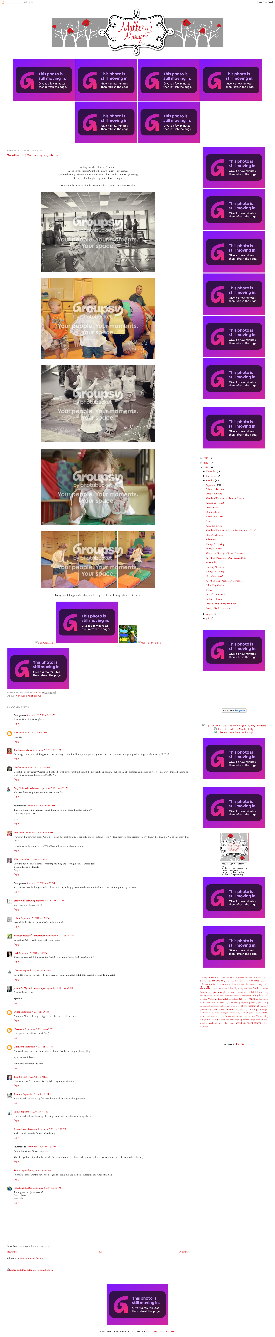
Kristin (17, 918)
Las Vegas (209, 998)
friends (208, 992)
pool (222, 1009)
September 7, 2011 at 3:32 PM (54, 788)
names (265, 999)
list (232, 999)
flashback (257, 988)
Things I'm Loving (215, 544)
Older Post (184, 1251)
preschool (241, 1009)
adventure (213, 977)
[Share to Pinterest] (54, 692)
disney (259, 984)
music (252, 999)
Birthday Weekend (215, 567)
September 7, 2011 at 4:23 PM (40, 883)
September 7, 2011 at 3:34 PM (40, 805)
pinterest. (203, 1009)
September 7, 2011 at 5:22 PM (37, 970)
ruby (217, 1012)
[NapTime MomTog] (149, 642)
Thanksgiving (262, 1016)
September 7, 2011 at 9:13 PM (35, 1111)
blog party (225, 981)
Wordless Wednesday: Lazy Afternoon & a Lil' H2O (231, 530)
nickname (220, 1002)
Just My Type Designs (161, 1332)
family (233, 988)
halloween (259, 992)
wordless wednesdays (29, 696)
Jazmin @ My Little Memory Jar (29, 988)
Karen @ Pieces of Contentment (29, 935)
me (240, 999)
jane (16, 732)
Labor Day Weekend (216, 585)
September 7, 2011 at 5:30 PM (35, 1011)
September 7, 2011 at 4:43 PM (60, 935)
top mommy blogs (247, 1019)
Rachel (17, 1111)
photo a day (235, 1006)
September (211, 485)
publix (248, 1009)
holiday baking (213, 995)
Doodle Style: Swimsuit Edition (221, 603)
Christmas (254, 980)
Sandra (17, 1170)
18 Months (211, 562)
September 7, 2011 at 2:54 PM (36, 767)
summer (240, 1016)
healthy (203, 995)
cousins (212, 984)
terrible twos (250, 1016)
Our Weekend (213, 512)
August (210, 614)
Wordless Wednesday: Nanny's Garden (225, 498)
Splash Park (211, 539)
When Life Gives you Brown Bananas (224, 553)
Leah (16, 953)
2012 (206, 462)
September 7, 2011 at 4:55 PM (33, 953)
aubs (232, 977)
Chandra (18, 970)
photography (262, 1006)
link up (228, 999)
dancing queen (238, 984)
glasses (226, 992)
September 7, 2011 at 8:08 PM (33, 1076)
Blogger (240, 1043)
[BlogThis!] (46, 692)
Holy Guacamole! (214, 576)
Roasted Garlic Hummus (218, 608)
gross (240, 992)
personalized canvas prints (210, 1006)
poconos (216, 1009)
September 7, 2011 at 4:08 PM (38, 832)
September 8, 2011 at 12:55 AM (36, 1170)
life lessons (220, 998)
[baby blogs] (234, 725)
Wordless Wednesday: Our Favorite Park (226, 557)
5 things (204, 977)
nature (202, 1002)
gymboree (246, 992)
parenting (253, 1002)
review (211, 1013)
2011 (206, 467)
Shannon (18, 1094)
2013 (206, 458)
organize (244, 1002)
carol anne (19, 832)
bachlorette (239, 977)
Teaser (209, 590)
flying (202, 992)
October (210, 480)
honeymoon (246, 995)
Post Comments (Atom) (31, 1258)
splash (207, 1016)
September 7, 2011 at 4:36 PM (50, 900)
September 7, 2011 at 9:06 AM (40, 715)
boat (240, 980)
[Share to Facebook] (51, 692)
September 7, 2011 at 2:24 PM (47, 750)
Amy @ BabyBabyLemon (26, 788)
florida (265, 988)
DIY (266, 984)
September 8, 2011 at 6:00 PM (47, 1188)
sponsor (214, 1016)
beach (203, 980)
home (222, 995)
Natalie (17, 767)
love (236, 999)
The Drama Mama (23, 750)
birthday (216, 980)
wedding (203, 1023)
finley (240, 988)
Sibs (208, 521)
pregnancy (231, 1009)
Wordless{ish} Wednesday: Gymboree (224, 580)
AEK (16, 859)
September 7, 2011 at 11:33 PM (41, 1146)
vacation (259, 1019)
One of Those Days (215, 594)
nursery (237, 1002)
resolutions (204, 1013)
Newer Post (12, 1251)
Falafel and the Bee (23, 1188)
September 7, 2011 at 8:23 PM (37, 1094)
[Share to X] (48, 692)
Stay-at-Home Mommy (25, 1129)
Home (99, 1251)
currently (226, 984)
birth (209, 980)
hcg (266, 992)
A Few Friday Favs (215, 489)
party (266, 1002)
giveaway (217, 992)
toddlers (222, 1019)
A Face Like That (214, 516)
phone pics (225, 1006)
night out (229, 1002)
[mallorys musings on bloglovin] (234, 711)
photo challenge (249, 1005)
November (211, 476)
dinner (252, 984)
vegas (266, 1019)
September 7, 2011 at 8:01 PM (39, 1046)
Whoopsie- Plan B (215, 502)
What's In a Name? (215, 525)
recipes (265, 1009)
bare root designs (261, 977)
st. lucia (221, 1016)
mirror (245, 999)
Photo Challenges (214, 535)
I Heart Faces (212, 507)
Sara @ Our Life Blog (24, 900)
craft (219, 984)
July (208, 618)
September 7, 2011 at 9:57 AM (33, 732)
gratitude (233, 992)
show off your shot (249, 1012)
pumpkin (256, 1009)
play (209, 1009)
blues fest (234, 981)
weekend (212, 1023)
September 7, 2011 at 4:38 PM (35, 918)
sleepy (260, 1013)
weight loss (223, 1023)
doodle (205, 988)
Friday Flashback (214, 548)
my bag (259, 999)
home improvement (233, 995)
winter (231, 1023)
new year (211, 1002)
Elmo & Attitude (214, 493)
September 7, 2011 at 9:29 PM (52, 1129)
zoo (209, 1026)
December (211, 471)
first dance (248, 988)
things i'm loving (209, 1019)
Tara (16, 1076)
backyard (248, 977)
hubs (261, 995)
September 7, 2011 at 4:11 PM (33, 859)
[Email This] (43, 692)
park (260, 1002)
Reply (16, 723)
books (246, 981)
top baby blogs (232, 1019)
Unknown (19, 1029)
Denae (17, 1011)
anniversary (224, 977)
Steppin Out (230, 1016)
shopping (236, 1013)
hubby (255, 995)
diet (247, 984)
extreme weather (218, 988)
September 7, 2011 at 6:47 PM (39, 1029)
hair (253, 992)
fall (227, 988)
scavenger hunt (226, 1012)
